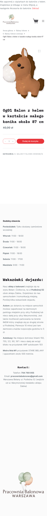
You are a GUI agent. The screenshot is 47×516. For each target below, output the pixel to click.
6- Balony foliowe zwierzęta (28, 154)
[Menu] (43, 21)
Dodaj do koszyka (30, 141)
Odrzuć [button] (35, 8)
